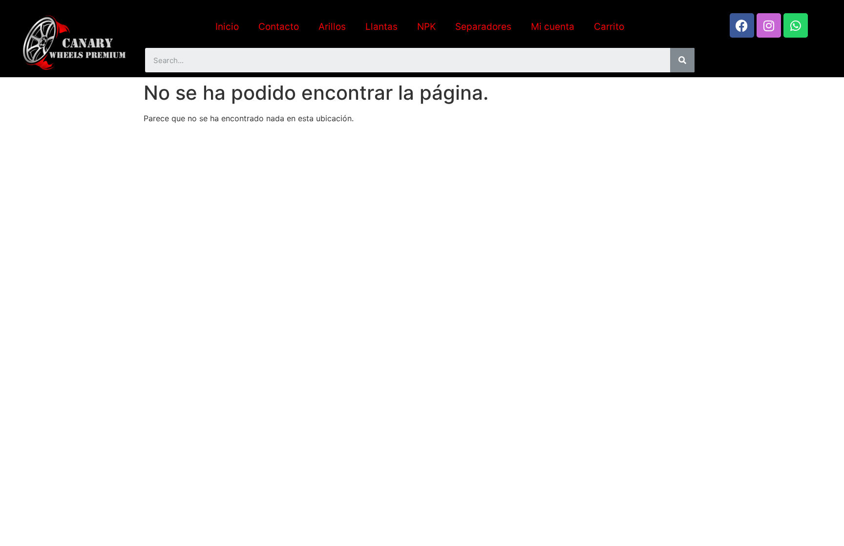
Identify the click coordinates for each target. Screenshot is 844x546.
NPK (426, 26)
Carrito (609, 26)
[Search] (682, 60)
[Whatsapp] (795, 25)
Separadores (483, 26)
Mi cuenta (552, 26)
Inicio (227, 26)
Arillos (332, 26)
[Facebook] (742, 25)
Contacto (278, 26)
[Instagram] (769, 25)
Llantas (381, 26)
